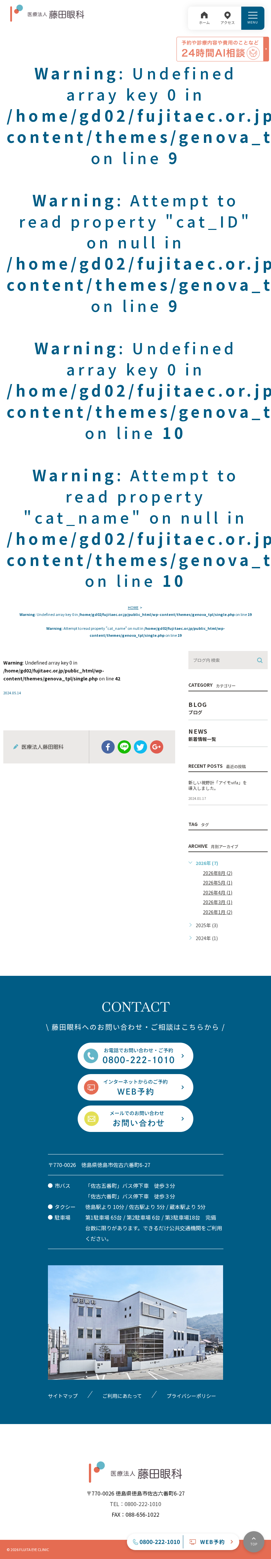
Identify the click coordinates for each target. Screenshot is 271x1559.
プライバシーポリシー (191, 1395)
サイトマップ (63, 1395)
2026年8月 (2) (217, 873)
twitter (140, 747)
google (156, 747)
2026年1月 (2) (217, 912)
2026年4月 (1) (217, 892)
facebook (108, 747)
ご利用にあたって (122, 1395)
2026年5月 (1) (217, 882)
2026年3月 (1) (217, 902)
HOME (133, 607)
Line (124, 747)
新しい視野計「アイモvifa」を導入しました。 (217, 785)
